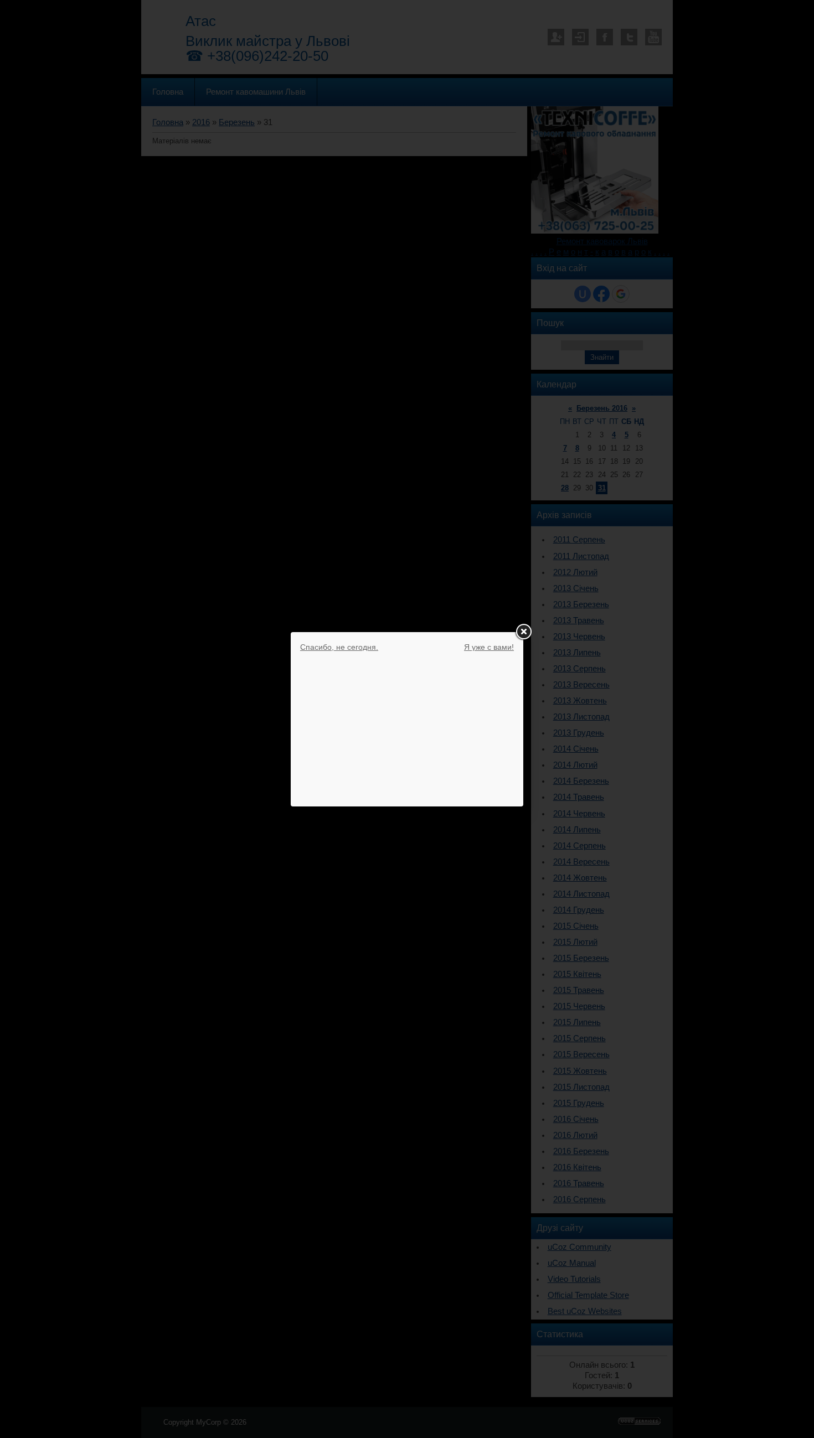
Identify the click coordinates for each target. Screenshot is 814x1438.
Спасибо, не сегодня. (339, 647)
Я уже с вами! (489, 647)
